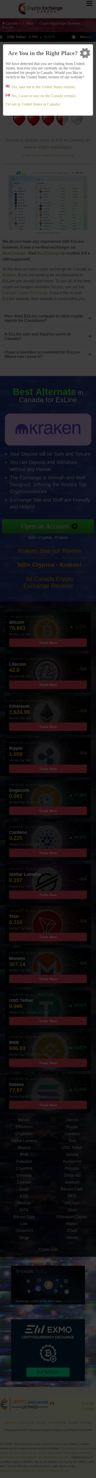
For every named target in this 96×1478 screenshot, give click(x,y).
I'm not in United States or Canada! (33, 104)
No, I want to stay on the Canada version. (44, 96)
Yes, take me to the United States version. (43, 87)
